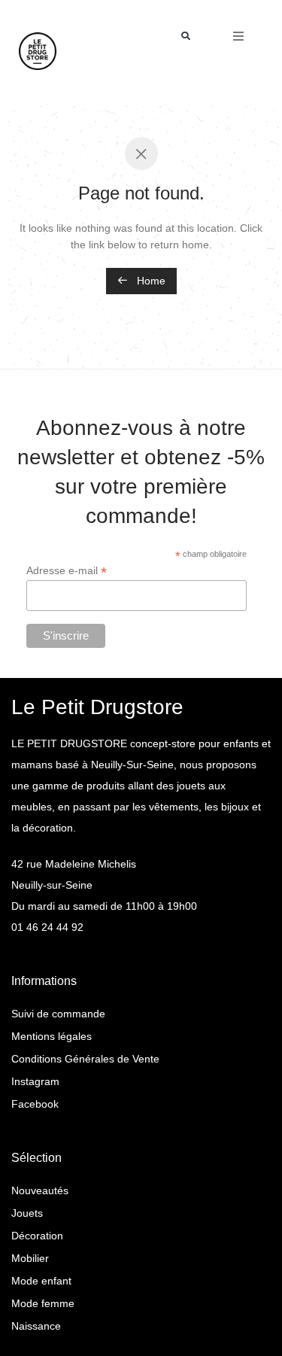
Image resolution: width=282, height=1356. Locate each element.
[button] (186, 36)
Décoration (37, 1236)
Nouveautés (39, 1190)
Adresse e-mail (66, 571)
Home (149, 281)
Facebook (35, 1104)
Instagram (35, 1081)
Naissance (36, 1326)
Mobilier (30, 1258)
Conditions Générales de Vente (85, 1059)
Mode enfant (41, 1281)
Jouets (27, 1213)
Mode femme (42, 1303)
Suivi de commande (58, 1014)
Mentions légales (51, 1036)
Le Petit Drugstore (97, 707)
